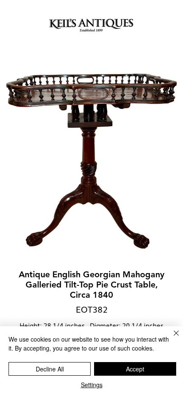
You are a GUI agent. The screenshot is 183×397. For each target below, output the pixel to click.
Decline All (50, 369)
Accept (135, 369)
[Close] (171, 338)
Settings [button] (92, 384)
